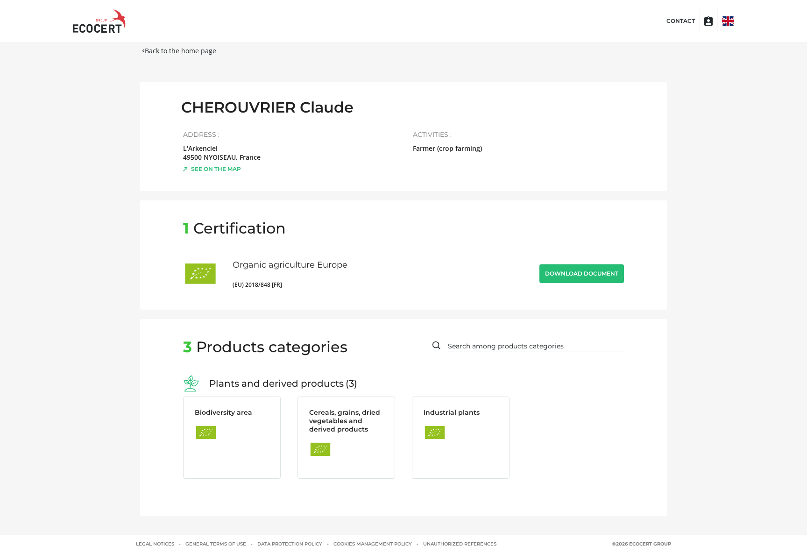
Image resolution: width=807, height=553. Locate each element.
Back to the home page (180, 50)
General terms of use (215, 544)
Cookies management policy (372, 544)
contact (680, 21)
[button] (728, 21)
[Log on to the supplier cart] (708, 21)
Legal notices (155, 544)
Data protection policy (289, 544)
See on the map (216, 168)
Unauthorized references (459, 544)
